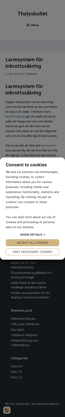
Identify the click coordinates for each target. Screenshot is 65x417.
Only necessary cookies (32, 252)
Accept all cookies (32, 242)
